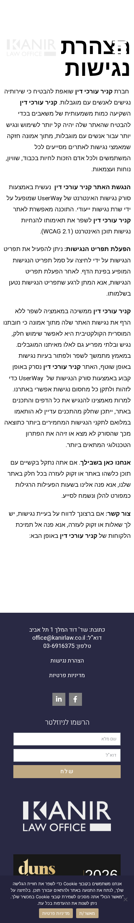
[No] (126, 899)
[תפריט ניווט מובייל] (120, 48)
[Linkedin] (58, 699)
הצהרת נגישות (67, 660)
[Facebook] (75, 699)
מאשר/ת (87, 913)
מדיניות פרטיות (67, 675)
